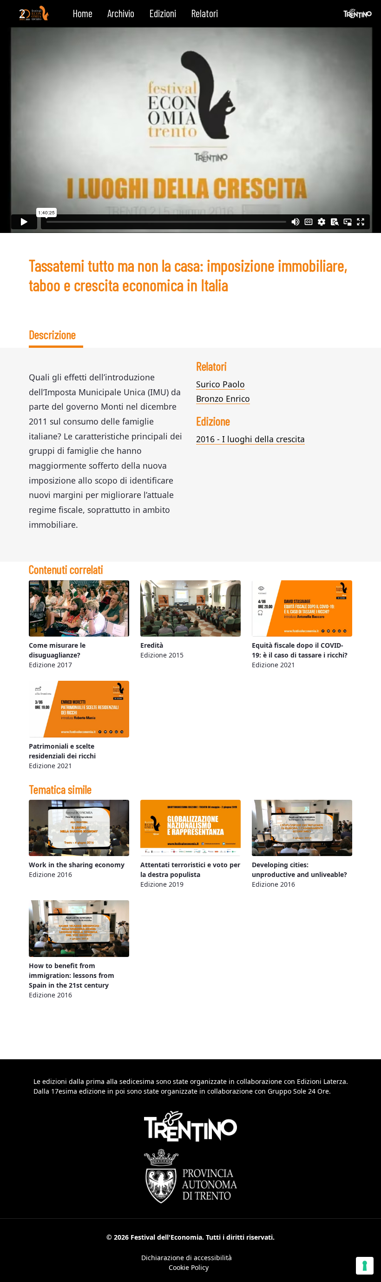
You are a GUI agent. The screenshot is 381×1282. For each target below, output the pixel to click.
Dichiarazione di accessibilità (186, 1257)
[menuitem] (82, 13)
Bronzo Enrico (223, 398)
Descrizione (52, 334)
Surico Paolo (220, 384)
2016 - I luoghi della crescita (250, 439)
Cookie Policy (189, 1267)
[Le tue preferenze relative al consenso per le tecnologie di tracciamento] (365, 1266)
